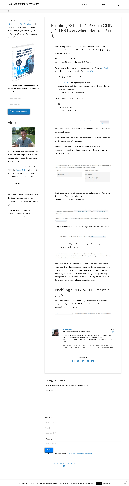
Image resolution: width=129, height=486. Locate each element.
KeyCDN (104, 68)
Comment (50, 390)
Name (48, 417)
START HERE (58, 463)
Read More (106, 483)
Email (48, 428)
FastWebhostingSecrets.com (23, 3)
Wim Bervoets (68, 329)
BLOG (65, 463)
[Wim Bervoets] (56, 332)
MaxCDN (90, 71)
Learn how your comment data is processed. (79, 453)
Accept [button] (99, 483)
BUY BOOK (71, 463)
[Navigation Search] (117, 4)
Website (48, 439)
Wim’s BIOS (21, 170)
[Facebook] (112, 332)
